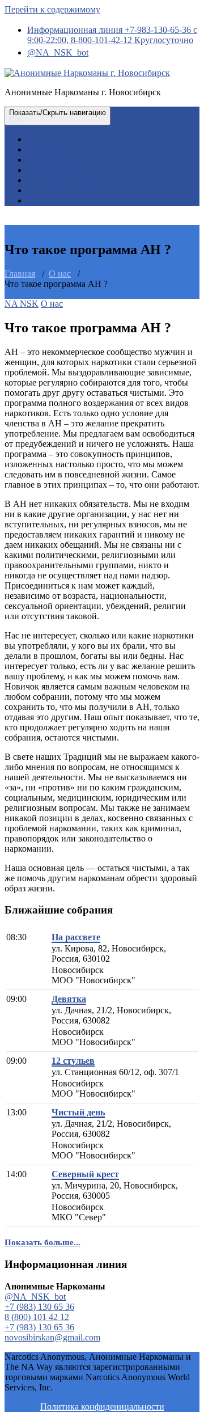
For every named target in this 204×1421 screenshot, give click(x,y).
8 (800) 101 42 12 (37, 1317)
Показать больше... (42, 1242)
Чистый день (78, 1112)
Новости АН (51, 159)
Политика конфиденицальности (102, 1406)
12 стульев (73, 1060)
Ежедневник (51, 170)
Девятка (69, 999)
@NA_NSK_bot (57, 52)
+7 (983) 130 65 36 (39, 1307)
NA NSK (22, 303)
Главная (42, 139)
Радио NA (46, 180)
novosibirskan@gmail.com (52, 1337)
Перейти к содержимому (52, 9)
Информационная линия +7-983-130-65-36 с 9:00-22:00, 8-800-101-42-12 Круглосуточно (112, 35)
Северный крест (85, 1174)
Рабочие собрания (62, 190)
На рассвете (76, 937)
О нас (38, 200)
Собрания (46, 149)
